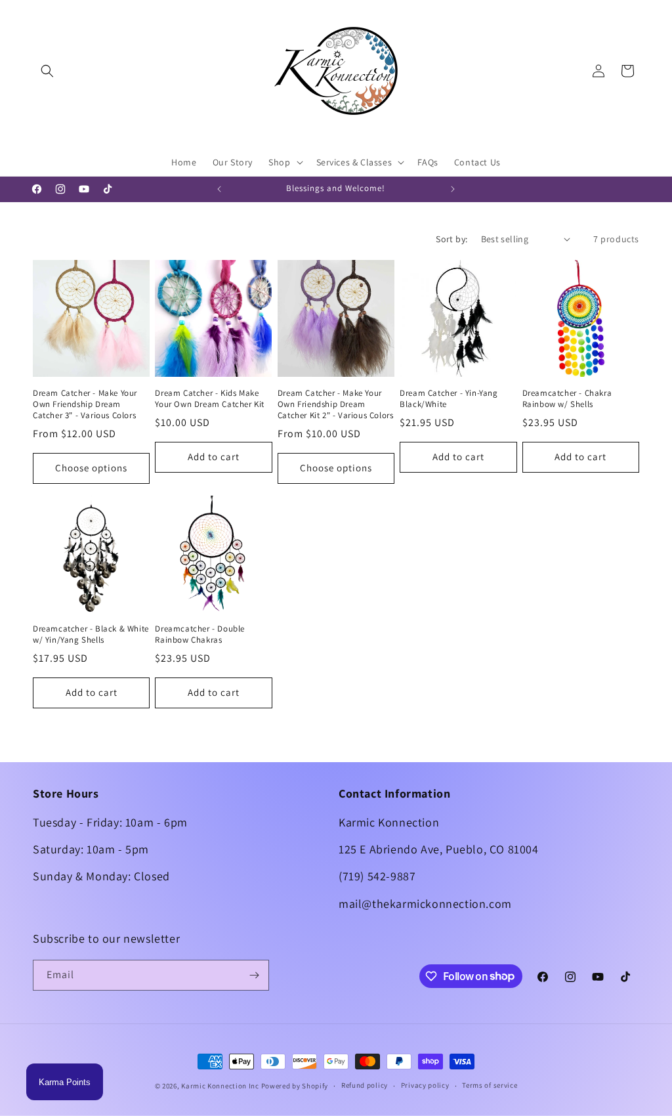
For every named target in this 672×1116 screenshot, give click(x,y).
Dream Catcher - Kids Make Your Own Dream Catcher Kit (209, 399)
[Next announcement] (452, 189)
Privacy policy (425, 1085)
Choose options (91, 467)
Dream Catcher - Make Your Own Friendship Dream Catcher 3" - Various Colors (85, 404)
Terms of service (489, 1085)
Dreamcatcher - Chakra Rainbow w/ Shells (567, 399)
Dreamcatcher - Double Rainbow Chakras (200, 634)
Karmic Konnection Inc (220, 1085)
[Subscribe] (254, 975)
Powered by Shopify (295, 1085)
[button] (47, 70)
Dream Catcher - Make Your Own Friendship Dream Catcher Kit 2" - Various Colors (336, 404)
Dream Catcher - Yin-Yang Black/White (448, 399)
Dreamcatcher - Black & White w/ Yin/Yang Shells (91, 634)
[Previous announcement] (219, 189)
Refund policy (364, 1085)
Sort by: (451, 239)
